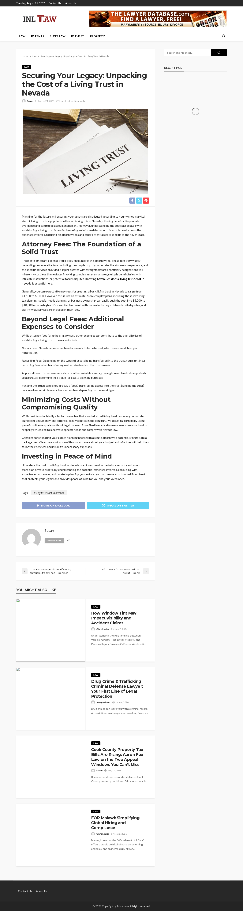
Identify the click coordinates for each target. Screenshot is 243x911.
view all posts (54, 541)
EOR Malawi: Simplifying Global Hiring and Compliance (115, 822)
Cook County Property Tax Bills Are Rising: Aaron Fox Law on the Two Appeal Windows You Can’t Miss (117, 757)
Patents (37, 36)
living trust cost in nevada (72, 101)
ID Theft (77, 36)
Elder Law (57, 36)
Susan (30, 101)
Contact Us (55, 3)
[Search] (223, 36)
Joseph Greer (103, 702)
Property (97, 36)
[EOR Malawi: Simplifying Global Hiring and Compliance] (50, 835)
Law (22, 36)
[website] (69, 540)
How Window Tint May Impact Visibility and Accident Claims (113, 618)
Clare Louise (102, 629)
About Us (70, 3)
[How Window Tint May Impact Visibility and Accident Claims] (50, 630)
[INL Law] (40, 18)
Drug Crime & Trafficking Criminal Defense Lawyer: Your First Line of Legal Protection (117, 689)
